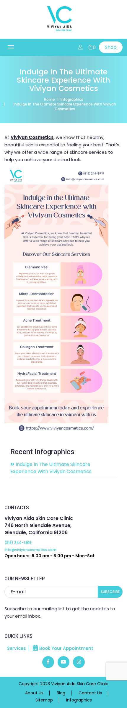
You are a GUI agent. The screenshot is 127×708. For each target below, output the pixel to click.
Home (49, 99)
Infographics (72, 99)
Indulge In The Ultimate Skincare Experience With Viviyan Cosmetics (51, 468)
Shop (111, 47)
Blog (61, 693)
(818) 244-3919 (18, 542)
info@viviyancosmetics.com (30, 549)
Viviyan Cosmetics (32, 137)
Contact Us (90, 693)
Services (16, 648)
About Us (34, 693)
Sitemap (44, 700)
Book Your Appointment (65, 648)
